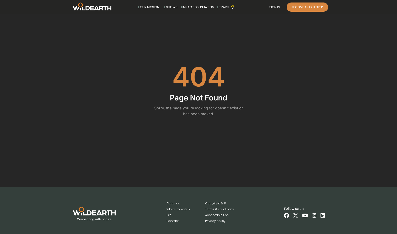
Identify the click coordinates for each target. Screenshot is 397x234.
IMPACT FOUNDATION (198, 7)
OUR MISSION (149, 7)
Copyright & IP (215, 203)
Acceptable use (217, 215)
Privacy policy (215, 221)
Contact (172, 221)
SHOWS (172, 7)
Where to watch (178, 209)
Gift (168, 215)
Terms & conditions (219, 209)
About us (173, 203)
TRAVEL (224, 7)
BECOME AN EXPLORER (307, 7)
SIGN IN (274, 7)
